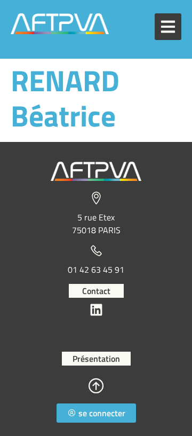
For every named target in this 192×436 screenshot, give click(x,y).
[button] (168, 26)
